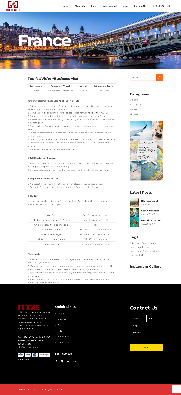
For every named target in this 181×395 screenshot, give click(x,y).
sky (131, 255)
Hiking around (149, 201)
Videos (133, 114)
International (64, 336)
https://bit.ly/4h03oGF (98, 113)
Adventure (135, 243)
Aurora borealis (149, 243)
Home (61, 313)
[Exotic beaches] (134, 212)
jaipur (148, 247)
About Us (62, 319)
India (60, 331)
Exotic (133, 247)
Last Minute (136, 251)
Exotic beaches (150, 210)
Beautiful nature (151, 220)
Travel (133, 109)
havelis (141, 247)
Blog (132, 99)
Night (145, 251)
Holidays (134, 104)
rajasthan (154, 251)
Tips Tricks (139, 255)
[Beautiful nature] (134, 222)
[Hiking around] (134, 202)
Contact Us (63, 342)
